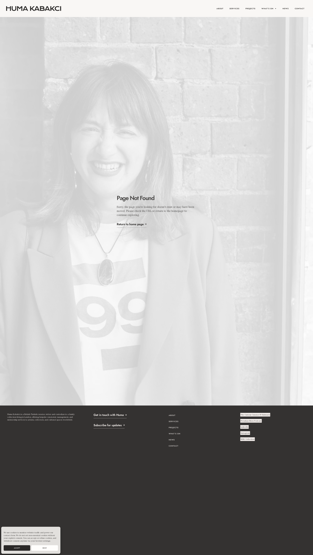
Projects (250, 8)
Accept (17, 548)
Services (234, 8)
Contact (299, 8)
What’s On (268, 8)
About (220, 8)
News (286, 8)
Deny (45, 548)
